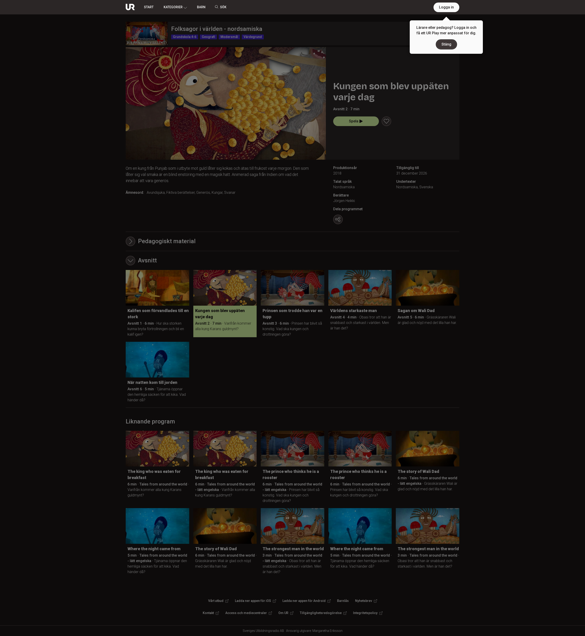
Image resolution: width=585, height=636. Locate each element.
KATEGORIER (173, 7)
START (149, 7)
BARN (201, 7)
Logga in (446, 7)
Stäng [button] (446, 44)
